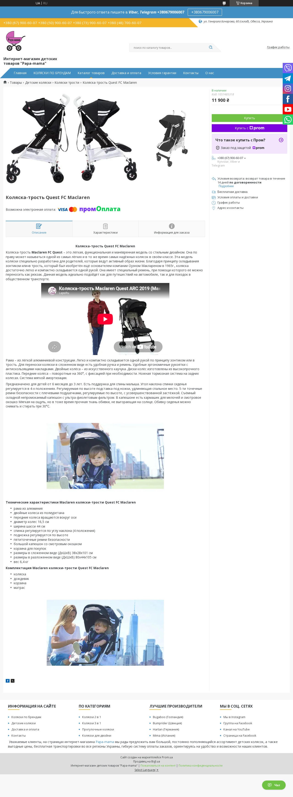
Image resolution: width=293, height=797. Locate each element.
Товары (16, 83)
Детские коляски (38, 83)
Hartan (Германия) (166, 729)
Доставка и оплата (126, 73)
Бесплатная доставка (232, 192)
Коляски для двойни (96, 735)
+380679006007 (204, 12)
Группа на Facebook (237, 723)
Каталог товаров (91, 73)
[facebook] (8, 681)
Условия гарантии (162, 73)
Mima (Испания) (164, 735)
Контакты (190, 73)
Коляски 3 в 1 (91, 723)
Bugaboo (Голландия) (168, 717)
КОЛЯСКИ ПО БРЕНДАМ (52, 73)
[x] (12, 681)
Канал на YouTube (236, 729)
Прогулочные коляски (98, 729)
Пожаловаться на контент (158, 765)
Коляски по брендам (26, 717)
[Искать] (210, 47)
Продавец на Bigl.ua (146, 761)
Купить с (241, 128)
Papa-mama (105, 742)
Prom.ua (167, 757)
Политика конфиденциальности (200, 765)
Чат (277, 785)
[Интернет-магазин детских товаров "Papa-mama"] (14, 41)
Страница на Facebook (239, 735)
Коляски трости (66, 83)
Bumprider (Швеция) (167, 723)
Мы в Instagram (234, 717)
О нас (209, 73)
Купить (249, 118)
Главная (20, 73)
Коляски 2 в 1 (91, 717)
